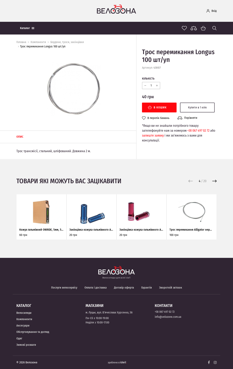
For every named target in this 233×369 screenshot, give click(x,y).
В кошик (160, 107)
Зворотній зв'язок (170, 287)
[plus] (157, 85)
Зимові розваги (26, 344)
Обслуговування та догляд (32, 332)
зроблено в (114, 362)
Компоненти (38, 42)
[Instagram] (215, 362)
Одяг (19, 338)
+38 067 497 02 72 (198, 131)
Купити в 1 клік (197, 107)
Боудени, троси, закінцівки (67, 42)
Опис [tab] (19, 136)
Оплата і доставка (95, 287)
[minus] (145, 85)
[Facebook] (209, 362)
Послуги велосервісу (64, 287)
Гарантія (146, 287)
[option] (73, 88)
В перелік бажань (158, 118)
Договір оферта (124, 287)
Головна (21, 42)
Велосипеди (23, 313)
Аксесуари (22, 325)
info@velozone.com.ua (168, 317)
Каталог (25, 28)
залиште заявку (153, 135)
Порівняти (190, 117)
